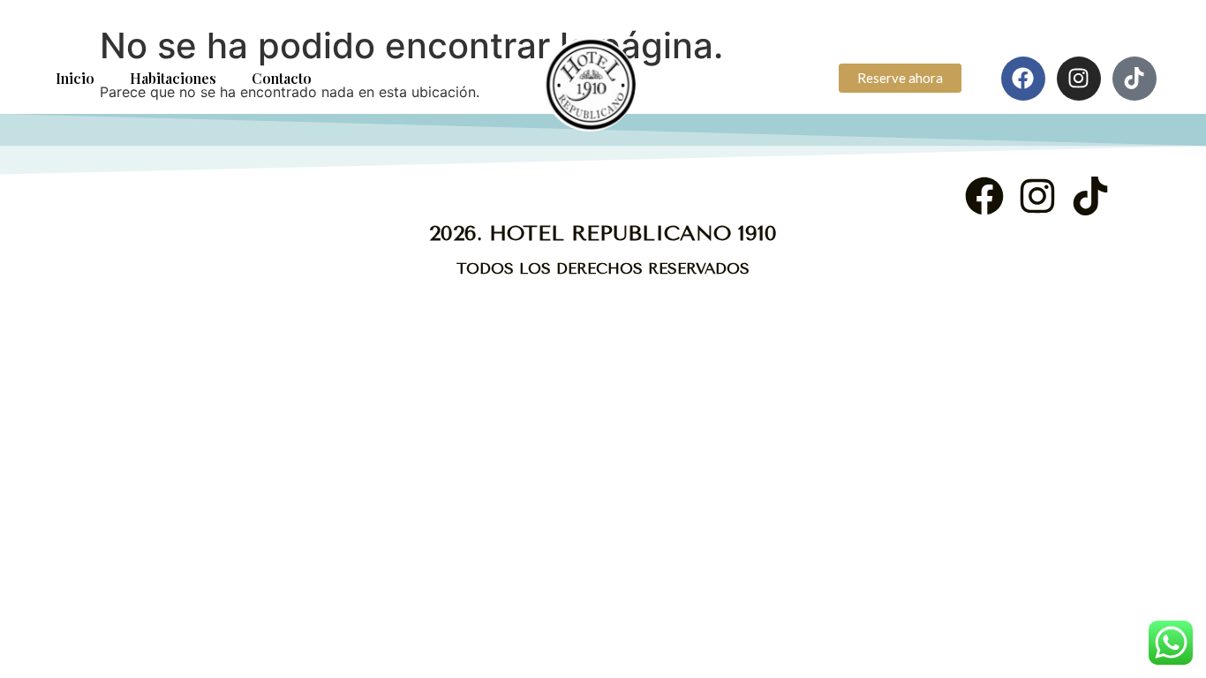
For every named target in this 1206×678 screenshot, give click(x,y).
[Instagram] (1079, 78)
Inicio (75, 78)
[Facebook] (1023, 78)
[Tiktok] (1134, 78)
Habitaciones (173, 78)
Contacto (282, 78)
